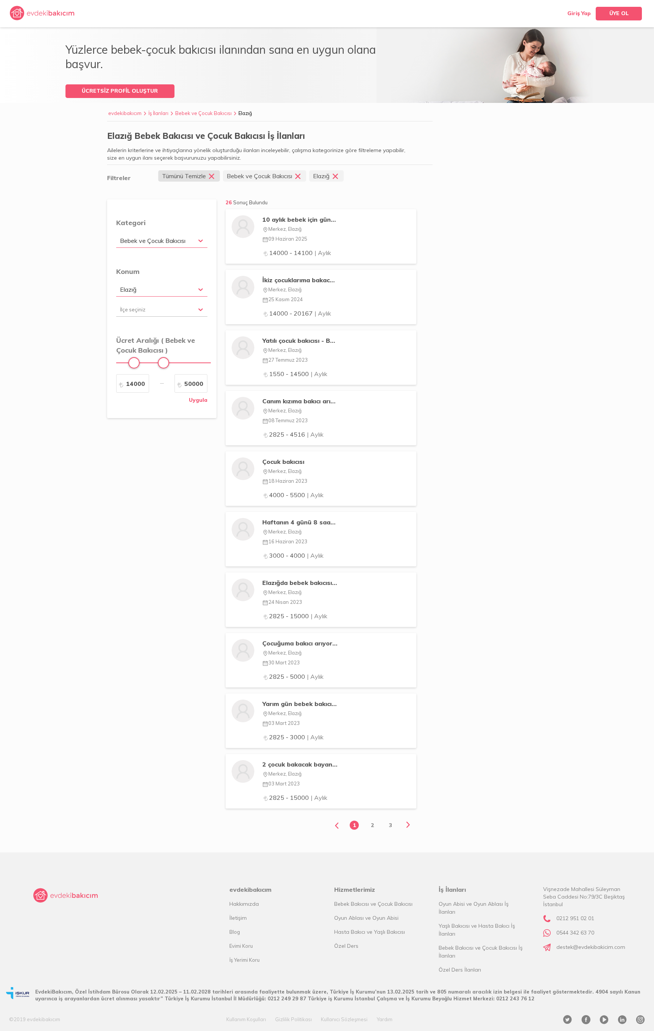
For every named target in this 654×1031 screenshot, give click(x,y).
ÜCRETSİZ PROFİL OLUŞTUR (120, 90)
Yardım (384, 1019)
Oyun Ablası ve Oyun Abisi (366, 917)
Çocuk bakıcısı (283, 461)
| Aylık (323, 253)
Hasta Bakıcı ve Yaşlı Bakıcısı (369, 931)
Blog (234, 932)
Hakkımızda (244, 903)
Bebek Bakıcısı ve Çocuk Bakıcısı (373, 903)
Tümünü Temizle (184, 176)
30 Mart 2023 (284, 662)
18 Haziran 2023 (287, 481)
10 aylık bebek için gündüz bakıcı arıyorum (300, 219)
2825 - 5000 (296, 676)
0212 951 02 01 (575, 918)
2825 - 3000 (296, 737)
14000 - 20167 (300, 313)
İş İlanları (158, 113)
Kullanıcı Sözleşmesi (344, 1019)
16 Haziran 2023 (287, 541)
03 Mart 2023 (284, 723)
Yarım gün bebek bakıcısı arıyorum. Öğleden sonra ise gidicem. (300, 704)
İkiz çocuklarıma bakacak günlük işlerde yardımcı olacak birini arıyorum (300, 280)
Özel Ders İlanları (460, 969)
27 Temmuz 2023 (288, 360)
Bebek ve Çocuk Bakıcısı (203, 113)
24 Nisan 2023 (285, 602)
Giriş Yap (579, 13)
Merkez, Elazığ (285, 229)
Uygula (198, 400)
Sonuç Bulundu (250, 202)
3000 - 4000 (296, 555)
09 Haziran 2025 (287, 239)
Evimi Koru (241, 946)
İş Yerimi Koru (244, 960)
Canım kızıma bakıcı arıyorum (300, 401)
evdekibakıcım (125, 113)
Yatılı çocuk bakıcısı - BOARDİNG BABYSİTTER (300, 340)
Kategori (131, 222)
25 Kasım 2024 (285, 299)
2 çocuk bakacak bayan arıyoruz (300, 764)
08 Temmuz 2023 (288, 420)
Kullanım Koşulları (246, 1019)
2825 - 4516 (296, 434)
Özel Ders (346, 945)
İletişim (238, 917)
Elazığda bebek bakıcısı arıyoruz (300, 582)
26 (247, 202)
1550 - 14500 (298, 374)
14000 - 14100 (300, 253)
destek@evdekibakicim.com (590, 947)
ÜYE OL (619, 13)
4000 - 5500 (296, 495)
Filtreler (119, 178)
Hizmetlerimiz (354, 889)
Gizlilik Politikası (293, 1019)
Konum (128, 271)
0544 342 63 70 (575, 932)
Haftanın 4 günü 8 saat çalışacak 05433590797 (300, 522)
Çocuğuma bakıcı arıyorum (300, 643)
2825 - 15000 (298, 616)
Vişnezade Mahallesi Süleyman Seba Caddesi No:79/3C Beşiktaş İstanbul (584, 897)
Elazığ (245, 113)
